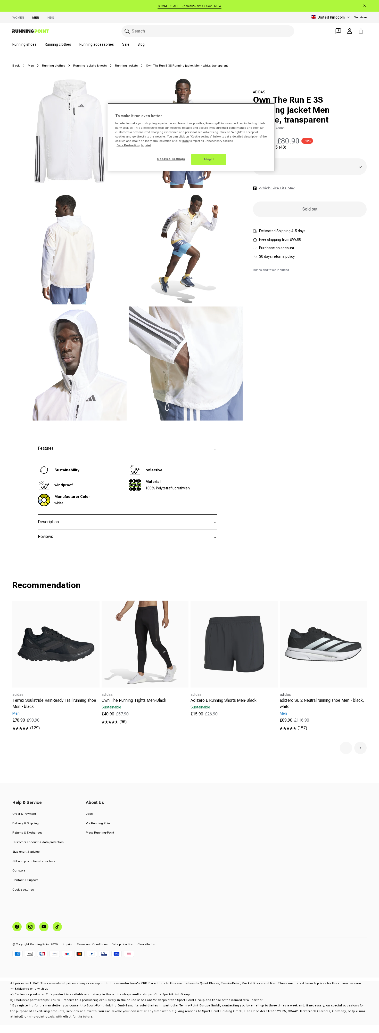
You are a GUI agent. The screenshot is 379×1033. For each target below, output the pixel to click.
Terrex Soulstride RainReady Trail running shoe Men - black (54, 703)
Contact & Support (25, 880)
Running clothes (58, 44)
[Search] (127, 31)
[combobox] (207, 31)
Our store (360, 17)
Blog (141, 44)
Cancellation (146, 944)
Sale (125, 44)
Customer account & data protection (38, 842)
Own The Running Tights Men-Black (134, 700)
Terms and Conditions (92, 944)
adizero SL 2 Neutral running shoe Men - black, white (322, 703)
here (185, 141)
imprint (68, 944)
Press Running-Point (100, 832)
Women (18, 17)
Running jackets (126, 65)
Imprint (146, 145)
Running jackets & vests (90, 65)
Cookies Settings (171, 159)
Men (35, 17)
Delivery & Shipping (25, 823)
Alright (209, 159)
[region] (191, 137)
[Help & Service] (338, 31)
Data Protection (128, 145)
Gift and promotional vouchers (33, 861)
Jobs (89, 814)
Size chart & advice (25, 851)
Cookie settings (23, 889)
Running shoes (24, 44)
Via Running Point (98, 823)
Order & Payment (24, 814)
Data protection (122, 944)
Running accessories (96, 44)
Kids (50, 17)
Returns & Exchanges (27, 832)
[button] (346, 748)
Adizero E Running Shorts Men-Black (224, 700)
